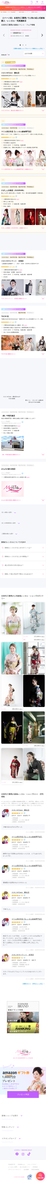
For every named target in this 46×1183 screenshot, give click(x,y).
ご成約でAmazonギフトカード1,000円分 (12, 65)
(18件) (13, 266)
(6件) (13, 322)
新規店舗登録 (35, 1169)
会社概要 (26, 1169)
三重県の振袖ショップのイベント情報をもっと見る (28, 48)
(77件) (13, 137)
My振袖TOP (11, 1164)
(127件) (14, 78)
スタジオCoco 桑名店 (20, 810)
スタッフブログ (31, 1164)
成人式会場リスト (25, 1167)
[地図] (20, 81)
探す (32, 3)
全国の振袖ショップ (23, 12)
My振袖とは (21, 1164)
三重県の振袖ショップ (36, 12)
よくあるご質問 (12, 1167)
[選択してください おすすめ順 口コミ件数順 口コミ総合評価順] (34, 53)
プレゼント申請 (23, 1094)
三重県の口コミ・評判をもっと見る (32, 984)
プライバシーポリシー (14, 1169)
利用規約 (35, 1167)
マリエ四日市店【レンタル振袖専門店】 (27, 837)
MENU (42, 3)
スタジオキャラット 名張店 (23, 955)
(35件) (13, 196)
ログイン (37, 3)
